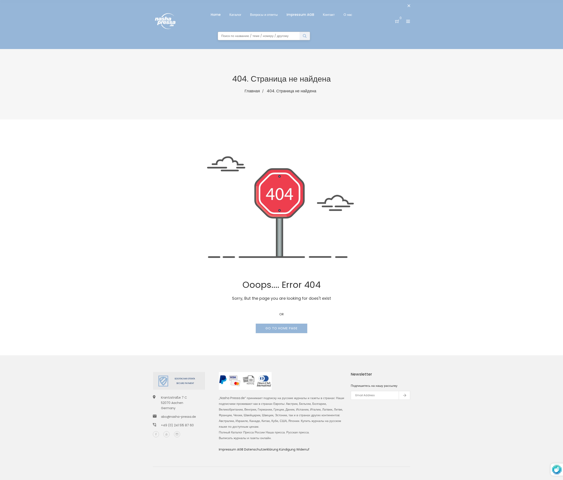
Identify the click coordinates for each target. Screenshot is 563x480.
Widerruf (302, 449)
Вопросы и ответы (264, 14)
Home (216, 14)
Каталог (235, 14)
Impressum (228, 449)
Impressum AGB (300, 14)
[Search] (305, 36)
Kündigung (287, 449)
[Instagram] (177, 434)
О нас (348, 14)
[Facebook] (156, 434)
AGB (240, 449)
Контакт (329, 14)
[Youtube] (166, 434)
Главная (252, 91)
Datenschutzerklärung (261, 449)
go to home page (281, 328)
